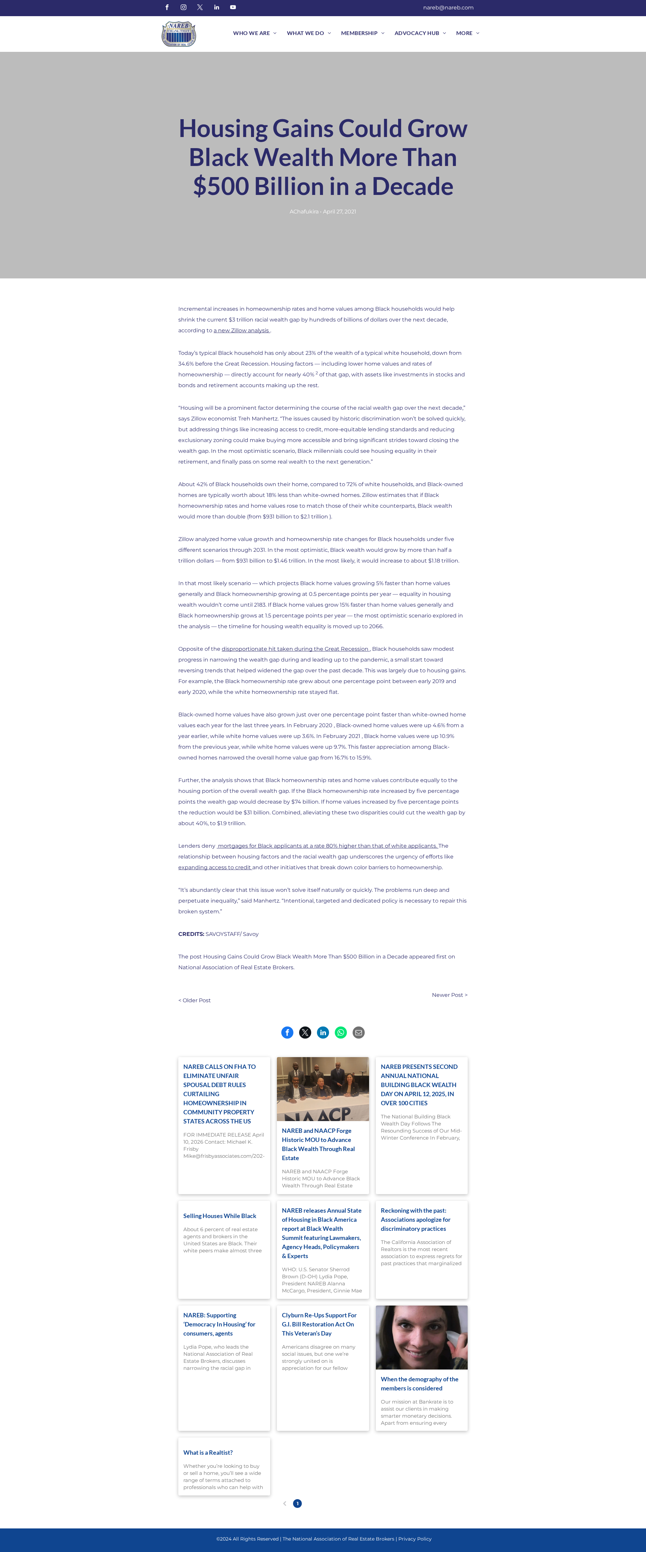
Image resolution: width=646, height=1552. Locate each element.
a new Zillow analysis (241, 330)
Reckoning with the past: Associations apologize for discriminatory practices (416, 1219)
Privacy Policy (415, 1539)
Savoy (251, 934)
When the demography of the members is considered (420, 1383)
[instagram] (183, 8)
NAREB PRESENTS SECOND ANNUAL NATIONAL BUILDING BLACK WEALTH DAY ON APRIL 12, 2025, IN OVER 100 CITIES (419, 1085)
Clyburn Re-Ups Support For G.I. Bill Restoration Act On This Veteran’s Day (319, 1324)
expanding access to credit (214, 867)
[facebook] (167, 8)
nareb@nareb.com (448, 7)
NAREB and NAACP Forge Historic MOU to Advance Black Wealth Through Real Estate (318, 1144)
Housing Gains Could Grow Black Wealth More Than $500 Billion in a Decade (305, 956)
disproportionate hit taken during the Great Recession (295, 649)
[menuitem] (255, 33)
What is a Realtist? (208, 1452)
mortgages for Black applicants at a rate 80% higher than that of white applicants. (327, 846)
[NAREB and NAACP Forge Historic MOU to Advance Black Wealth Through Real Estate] (323, 1089)
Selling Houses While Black (219, 1215)
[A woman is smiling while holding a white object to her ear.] (422, 1338)
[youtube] (233, 8)
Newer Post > (450, 995)
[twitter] (200, 8)
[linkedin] (216, 8)
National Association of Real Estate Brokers (235, 967)
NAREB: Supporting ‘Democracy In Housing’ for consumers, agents (219, 1324)
